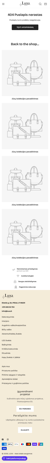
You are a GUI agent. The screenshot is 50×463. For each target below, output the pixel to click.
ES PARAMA (25, 409)
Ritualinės (6, 353)
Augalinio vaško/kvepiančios (14, 325)
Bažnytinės (6, 345)
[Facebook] (2, 439)
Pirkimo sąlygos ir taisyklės (13, 375)
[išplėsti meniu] (3, 4)
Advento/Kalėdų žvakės (12, 334)
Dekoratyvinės (8, 317)
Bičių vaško (7, 330)
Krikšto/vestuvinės (10, 349)
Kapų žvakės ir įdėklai (11, 357)
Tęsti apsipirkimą (25, 27)
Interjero (5, 321)
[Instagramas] (7, 439)
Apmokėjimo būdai (10, 379)
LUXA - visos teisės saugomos (20, 454)
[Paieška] (40, 4)
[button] (45, 4)
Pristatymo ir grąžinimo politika (15, 383)
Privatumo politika (9, 371)
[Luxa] (25, 4)
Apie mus (6, 366)
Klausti (25, 430)
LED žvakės (6, 340)
